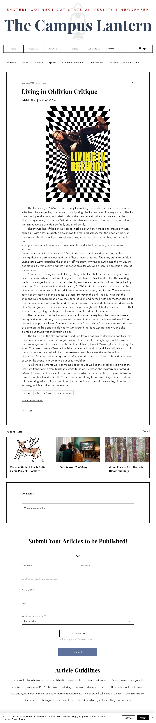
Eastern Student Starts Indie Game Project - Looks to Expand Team (27, 469)
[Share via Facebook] (23, 410)
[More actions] (132, 83)
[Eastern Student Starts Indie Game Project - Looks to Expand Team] (29, 449)
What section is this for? (33, 616)
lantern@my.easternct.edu (116, 700)
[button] (77, 633)
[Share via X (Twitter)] (30, 410)
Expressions (96, 62)
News (25, 62)
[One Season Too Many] (78, 449)
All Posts (11, 62)
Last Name (85, 565)
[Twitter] (144, 48)
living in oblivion (64, 392)
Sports (52, 62)
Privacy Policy (18, 719)
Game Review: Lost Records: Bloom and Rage (126, 469)
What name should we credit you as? (39, 579)
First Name (27, 565)
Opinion (38, 62)
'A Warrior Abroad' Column (124, 62)
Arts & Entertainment (73, 62)
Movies (27, 392)
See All (146, 431)
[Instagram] (140, 48)
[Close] (152, 718)
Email (24, 603)
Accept (143, 717)
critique (47, 392)
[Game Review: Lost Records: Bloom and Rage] (127, 449)
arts (37, 392)
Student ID (27, 590)
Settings (129, 717)
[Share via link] (38, 410)
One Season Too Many (73, 467)
